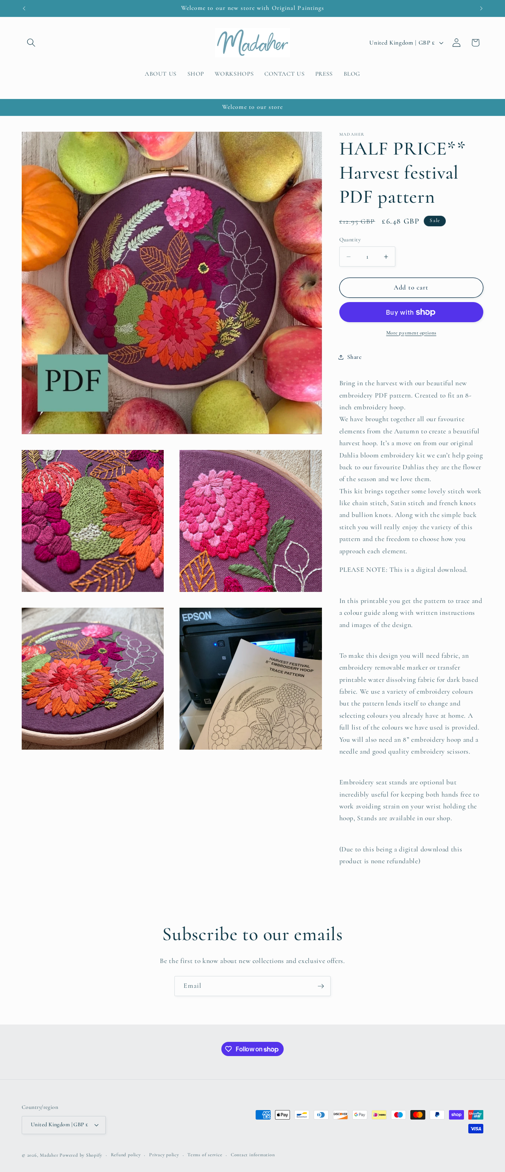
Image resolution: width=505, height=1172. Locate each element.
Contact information (253, 1154)
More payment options (411, 333)
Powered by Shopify (81, 1155)
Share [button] (354, 356)
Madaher (49, 1155)
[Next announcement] (481, 8)
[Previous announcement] (24, 8)
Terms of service (204, 1154)
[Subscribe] (320, 986)
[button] (31, 42)
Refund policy (126, 1154)
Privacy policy (164, 1154)
